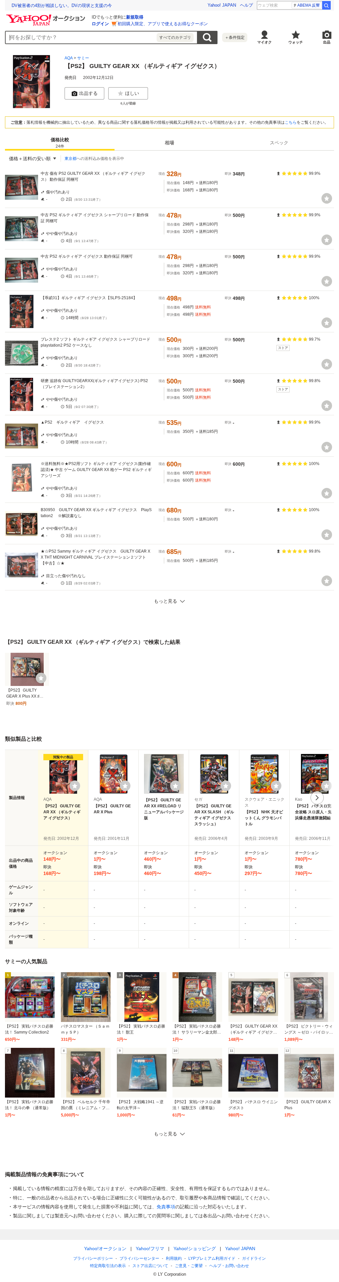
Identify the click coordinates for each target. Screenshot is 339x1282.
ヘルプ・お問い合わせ (229, 1265)
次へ (317, 797)
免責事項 (166, 1206)
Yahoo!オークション (105, 1248)
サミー (83, 58)
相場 (169, 142)
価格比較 (60, 143)
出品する (88, 93)
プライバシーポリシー (93, 1258)
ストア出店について (150, 1265)
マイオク (264, 42)
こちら (291, 122)
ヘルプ (246, 5)
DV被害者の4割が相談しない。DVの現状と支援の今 (62, 5)
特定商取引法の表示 (108, 1265)
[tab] (60, 142)
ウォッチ (295, 42)
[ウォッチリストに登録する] (75, 785)
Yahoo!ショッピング (194, 1248)
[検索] (326, 5)
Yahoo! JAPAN (222, 5)
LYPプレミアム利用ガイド (211, 1258)
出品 (326, 42)
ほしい (132, 93)
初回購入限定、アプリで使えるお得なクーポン (163, 23)
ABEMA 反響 (308, 5)
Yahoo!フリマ (150, 1248)
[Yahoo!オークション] (46, 16)
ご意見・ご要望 (189, 1265)
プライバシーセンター (139, 1258)
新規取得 (134, 17)
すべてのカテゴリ (175, 37)
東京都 (70, 159)
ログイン (100, 23)
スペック (279, 142)
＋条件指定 (235, 37)
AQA (69, 58)
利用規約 (174, 1258)
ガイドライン (254, 1258)
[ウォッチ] (326, 198)
